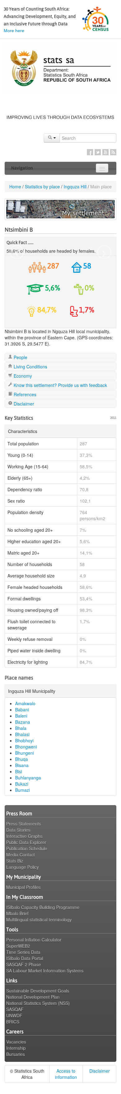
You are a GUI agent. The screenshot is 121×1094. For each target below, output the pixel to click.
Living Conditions (29, 366)
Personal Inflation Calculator (33, 940)
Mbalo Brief (17, 913)
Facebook (90, 152)
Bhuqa (21, 759)
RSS (113, 152)
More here (14, 30)
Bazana (22, 722)
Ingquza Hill (75, 186)
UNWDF (14, 1015)
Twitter (98, 152)
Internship (16, 1048)
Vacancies (16, 1042)
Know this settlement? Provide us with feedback (59, 385)
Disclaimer (23, 404)
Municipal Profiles (23, 887)
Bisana (22, 765)
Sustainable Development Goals (37, 991)
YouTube (105, 152)
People (19, 357)
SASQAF (15, 1009)
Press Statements (23, 824)
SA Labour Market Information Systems (44, 970)
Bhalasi (22, 734)
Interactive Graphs (24, 836)
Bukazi (21, 784)
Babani (22, 709)
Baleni (21, 716)
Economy (22, 376)
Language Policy (22, 867)
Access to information (66, 1074)
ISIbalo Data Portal (24, 958)
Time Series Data (23, 952)
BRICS (12, 1022)
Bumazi (22, 790)
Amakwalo (25, 703)
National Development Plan (33, 997)
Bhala (20, 728)
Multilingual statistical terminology (39, 919)
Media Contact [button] (20, 855)
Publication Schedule (26, 848)
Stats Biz (14, 861)
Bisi (18, 771)
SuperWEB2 (18, 946)
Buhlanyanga (28, 777)
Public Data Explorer (26, 842)
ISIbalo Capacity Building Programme (42, 907)
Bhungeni (24, 753)
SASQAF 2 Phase (23, 964)
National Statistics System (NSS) (38, 1003)
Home (15, 186)
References (24, 394)
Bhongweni (26, 747)
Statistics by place (42, 186)
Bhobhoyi (24, 740)
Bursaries (15, 1054)
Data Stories (18, 830)
